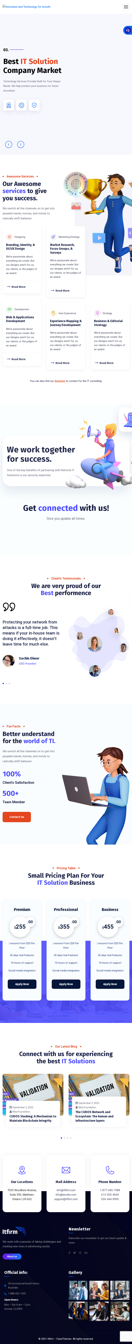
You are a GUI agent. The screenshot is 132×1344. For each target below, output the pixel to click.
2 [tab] (6, 683)
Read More (19, 286)
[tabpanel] (33, 633)
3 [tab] (9, 683)
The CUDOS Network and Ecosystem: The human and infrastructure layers (94, 1116)
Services (60, 381)
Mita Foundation (21, 1111)
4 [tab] (70, 1138)
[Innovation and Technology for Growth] (26, 7)
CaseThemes (64, 1338)
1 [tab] (3, 683)
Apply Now (22, 984)
